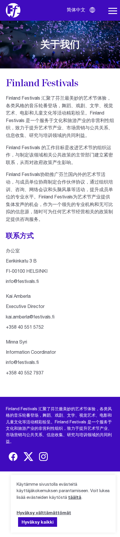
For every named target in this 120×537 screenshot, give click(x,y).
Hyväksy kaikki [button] (38, 521)
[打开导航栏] (112, 11)
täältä (74, 497)
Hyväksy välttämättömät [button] (44, 512)
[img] (13, 456)
